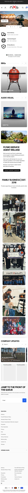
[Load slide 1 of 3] (11, 27)
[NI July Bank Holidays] (13, 355)
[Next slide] (17, 26)
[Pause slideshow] (20, 26)
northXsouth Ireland (8, 490)
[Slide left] (22, 63)
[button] (1, 7)
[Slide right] (25, 63)
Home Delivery (10, 32)
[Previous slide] (7, 26)
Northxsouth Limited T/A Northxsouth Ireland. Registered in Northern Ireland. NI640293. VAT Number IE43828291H (14, 490)
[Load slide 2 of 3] (13, 27)
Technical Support (11, 38)
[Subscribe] (24, 400)
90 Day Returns (11, 45)
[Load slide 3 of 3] (15, 27)
